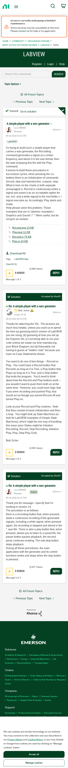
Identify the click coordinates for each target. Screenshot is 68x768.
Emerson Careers (49, 696)
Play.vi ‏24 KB (20, 241)
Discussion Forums (38, 41)
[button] (9, 273)
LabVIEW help (21, 259)
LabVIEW (45, 44)
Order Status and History (41, 675)
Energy (24, 658)
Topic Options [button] (11, 83)
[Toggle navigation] (16, 7)
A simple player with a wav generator (28, 123)
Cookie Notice (35, 739)
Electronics (12, 658)
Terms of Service (22, 679)
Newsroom (12, 700)
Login (50, 64)
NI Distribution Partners (16, 675)
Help (62, 64)
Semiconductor (24, 662)
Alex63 (57, 296)
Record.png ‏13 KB (23, 227)
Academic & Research (15, 654)
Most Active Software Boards (19, 44)
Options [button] (56, 129)
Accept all (34, 754)
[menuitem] (53, 6)
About (35, 696)
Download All (18, 253)
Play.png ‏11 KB (21, 232)
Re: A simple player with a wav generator (32, 306)
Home (5, 41)
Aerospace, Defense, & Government (46, 654)
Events (48, 700)
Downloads (10, 712)
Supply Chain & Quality (31, 700)
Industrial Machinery (40, 658)
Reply (56, 273)
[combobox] (26, 74)
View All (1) (11, 264)
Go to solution (28, 111)
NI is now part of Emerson (17, 696)
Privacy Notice (15, 739)
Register (37, 64)
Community (18, 41)
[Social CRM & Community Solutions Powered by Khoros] (34, 612)
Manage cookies (34, 763)
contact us (23, 30)
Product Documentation (29, 712)
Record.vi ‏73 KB (21, 236)
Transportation (41, 662)
